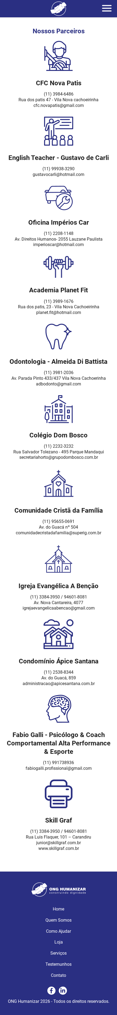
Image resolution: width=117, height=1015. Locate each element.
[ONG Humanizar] (58, 895)
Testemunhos (58, 964)
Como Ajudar (58, 931)
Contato (58, 975)
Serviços (58, 953)
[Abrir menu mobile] (107, 8)
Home (58, 909)
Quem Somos (58, 920)
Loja (58, 942)
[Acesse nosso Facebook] (51, 991)
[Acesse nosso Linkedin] (63, 991)
